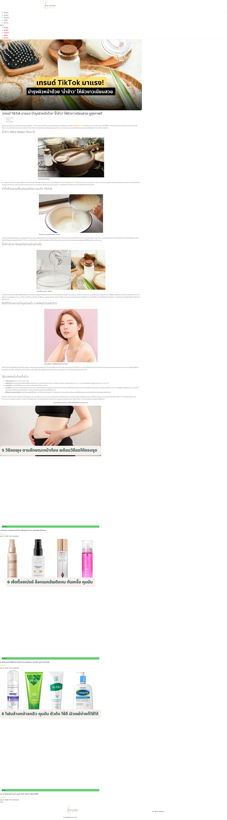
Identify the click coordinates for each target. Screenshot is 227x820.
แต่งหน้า (6, 18)
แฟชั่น (6, 20)
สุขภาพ (6, 23)
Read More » (3, 534)
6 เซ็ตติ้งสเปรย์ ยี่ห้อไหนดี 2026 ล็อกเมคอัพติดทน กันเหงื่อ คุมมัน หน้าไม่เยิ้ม (25, 662)
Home (6, 12)
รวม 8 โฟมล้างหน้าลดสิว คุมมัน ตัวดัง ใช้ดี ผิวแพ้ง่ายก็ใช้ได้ (19, 794)
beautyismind (83, 403)
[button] (50, 25)
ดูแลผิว (6, 15)
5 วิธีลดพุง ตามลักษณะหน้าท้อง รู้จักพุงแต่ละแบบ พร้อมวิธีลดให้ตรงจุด (23, 530)
